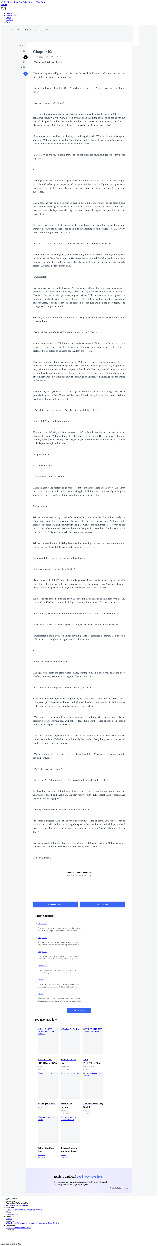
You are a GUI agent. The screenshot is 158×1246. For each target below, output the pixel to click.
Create (8, 18)
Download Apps (23, 1223)
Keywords (34, 1223)
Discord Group (12, 1228)
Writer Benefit (11, 15)
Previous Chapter (56, 904)
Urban (39, 1210)
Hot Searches (43, 1223)
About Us (10, 1214)
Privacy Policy (22, 1205)
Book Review (53, 1223)
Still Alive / (35, 30)
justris (41, 57)
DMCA (9, 1219)
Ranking (9, 20)
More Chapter (79, 1011)
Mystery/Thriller (24, 30)
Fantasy (34, 1210)
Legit (16, 1214)
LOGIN (4, 5)
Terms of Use (11, 1205)
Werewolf (17, 1210)
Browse (9, 22)
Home (14, 30)
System (28, 1210)
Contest (9, 13)
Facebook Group (24, 1228)
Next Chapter (101, 904)
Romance (9, 1210)
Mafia (23, 1210)
